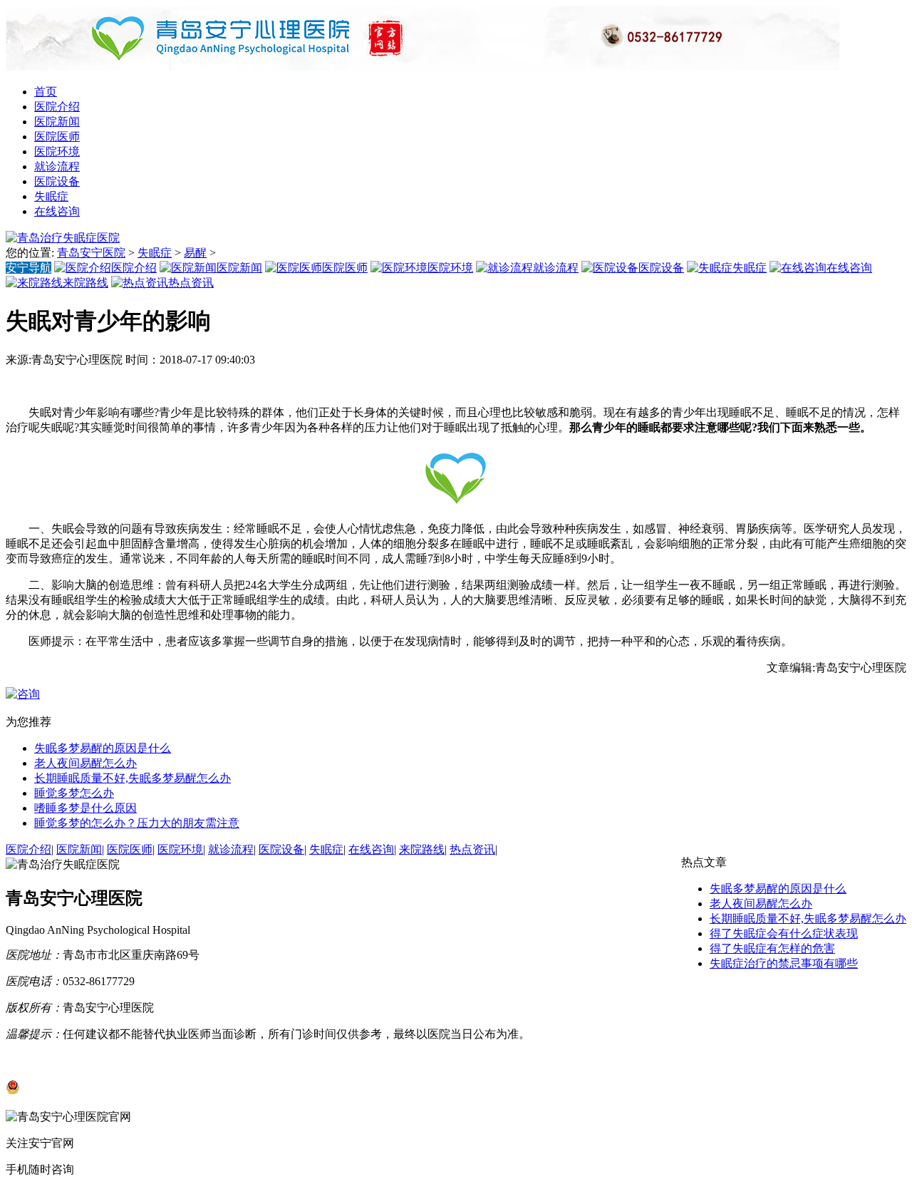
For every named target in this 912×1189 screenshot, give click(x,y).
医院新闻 (57, 121)
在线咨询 (57, 211)
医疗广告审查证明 (148, 1060)
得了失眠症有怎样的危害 (772, 948)
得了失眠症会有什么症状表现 (784, 933)
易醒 (195, 253)
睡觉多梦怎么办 (74, 793)
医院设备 (57, 181)
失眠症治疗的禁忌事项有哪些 (784, 963)
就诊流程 (57, 166)
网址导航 (28, 1060)
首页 (45, 92)
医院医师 (57, 136)
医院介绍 (57, 107)
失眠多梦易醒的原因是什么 (102, 748)
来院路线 (422, 849)
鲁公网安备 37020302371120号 (97, 1090)
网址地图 (77, 1060)
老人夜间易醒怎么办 (85, 763)
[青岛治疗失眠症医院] (422, 67)
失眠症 (51, 196)
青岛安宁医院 (91, 253)
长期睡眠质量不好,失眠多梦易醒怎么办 (132, 778)
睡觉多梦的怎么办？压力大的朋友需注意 (136, 823)
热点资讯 (472, 849)
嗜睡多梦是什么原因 (85, 808)
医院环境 (57, 151)
